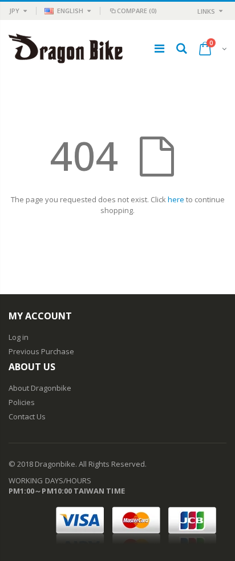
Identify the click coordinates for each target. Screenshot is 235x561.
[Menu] (159, 48)
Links (206, 11)
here (176, 199)
